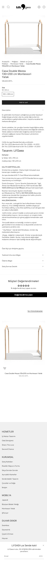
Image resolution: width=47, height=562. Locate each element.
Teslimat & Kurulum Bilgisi (11, 255)
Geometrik (6, 530)
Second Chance (8, 449)
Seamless (5, 525)
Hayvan (5, 538)
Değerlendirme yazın (23, 295)
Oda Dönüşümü (7, 440)
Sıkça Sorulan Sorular (10, 470)
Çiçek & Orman (7, 534)
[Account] (39, 7)
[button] (8, 7)
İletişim (4, 487)
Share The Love (8, 445)
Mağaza (15, 61)
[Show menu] (3, 7)
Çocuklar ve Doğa (8, 483)
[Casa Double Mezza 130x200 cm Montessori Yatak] (23, 343)
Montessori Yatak (16, 64)
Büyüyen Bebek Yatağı (10, 504)
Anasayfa (5, 61)
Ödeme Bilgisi (7, 261)
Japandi (5, 500)
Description (6, 110)
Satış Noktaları (7, 462)
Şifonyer (5, 513)
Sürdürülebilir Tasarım (10, 479)
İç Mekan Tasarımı (8, 436)
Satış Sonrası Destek (9, 266)
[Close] (43, 545)
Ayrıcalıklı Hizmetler (9, 474)
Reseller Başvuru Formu (11, 466)
